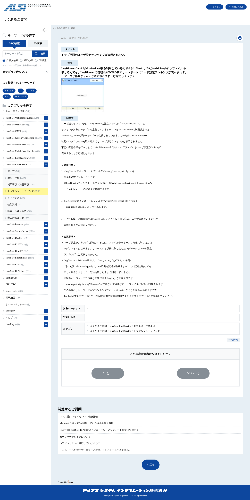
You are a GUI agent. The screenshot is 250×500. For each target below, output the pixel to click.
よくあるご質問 (60, 28)
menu (44, 30)
